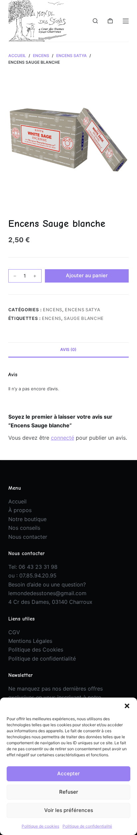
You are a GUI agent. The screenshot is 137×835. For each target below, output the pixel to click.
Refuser (68, 792)
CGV (14, 632)
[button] (127, 706)
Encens (52, 309)
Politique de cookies (40, 826)
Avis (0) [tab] (68, 349)
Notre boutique (27, 519)
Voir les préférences (68, 810)
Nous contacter (27, 536)
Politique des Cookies (35, 649)
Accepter (68, 773)
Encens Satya (82, 309)
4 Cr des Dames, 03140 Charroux (50, 601)
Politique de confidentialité (87, 826)
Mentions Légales (30, 641)
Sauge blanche (83, 318)
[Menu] (126, 21)
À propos (20, 510)
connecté (62, 437)
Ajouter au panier (87, 275)
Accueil (17, 501)
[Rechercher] (95, 20)
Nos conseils (24, 527)
